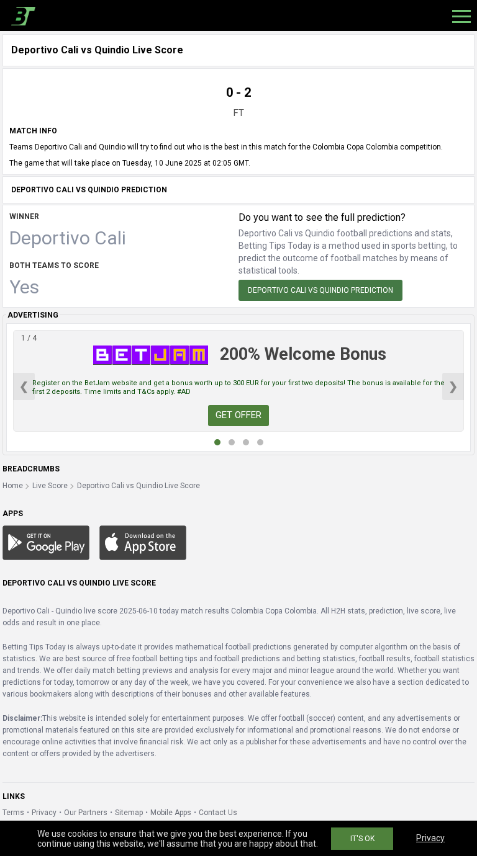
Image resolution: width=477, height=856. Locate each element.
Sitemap (129, 812)
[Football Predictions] (20, 15)
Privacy (44, 812)
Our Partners (85, 812)
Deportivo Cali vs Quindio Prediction (320, 290)
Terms (13, 812)
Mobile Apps (170, 812)
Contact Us (218, 812)
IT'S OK (362, 838)
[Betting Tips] (45, 542)
